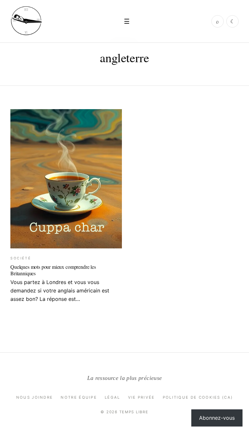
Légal (112, 397)
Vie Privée (141, 397)
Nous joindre (34, 397)
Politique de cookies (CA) (198, 397)
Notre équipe (79, 397)
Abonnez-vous (217, 418)
